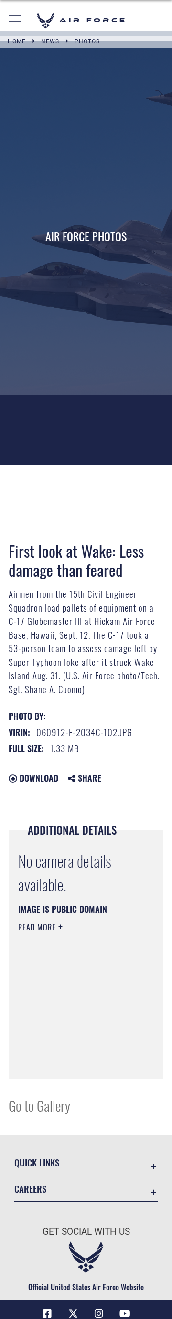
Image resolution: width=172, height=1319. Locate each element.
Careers (30, 1189)
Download (37, 778)
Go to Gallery (39, 1105)
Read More (38, 927)
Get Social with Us (86, 1231)
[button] (15, 20)
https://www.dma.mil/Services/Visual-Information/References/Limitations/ (76, 1061)
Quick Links (36, 1162)
